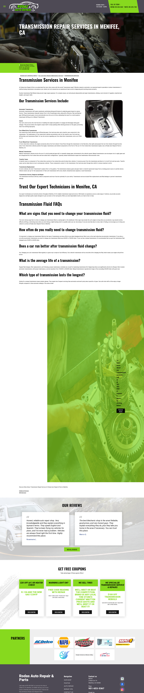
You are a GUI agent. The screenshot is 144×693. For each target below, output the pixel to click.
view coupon (31, 612)
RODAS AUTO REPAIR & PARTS (28, 75)
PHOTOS (67, 683)
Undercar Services (24, 491)
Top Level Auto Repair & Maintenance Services (50, 75)
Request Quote (120, 410)
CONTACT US (68, 692)
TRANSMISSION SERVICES (71, 75)
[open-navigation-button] (4, 6)
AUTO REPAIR (68, 686)
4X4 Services (22, 492)
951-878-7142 (133, 7)
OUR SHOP (67, 680)
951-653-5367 (119, 7)
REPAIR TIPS (68, 689)
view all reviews (72, 549)
